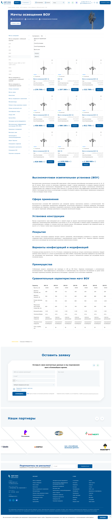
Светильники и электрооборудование (15, 136)
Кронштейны (12, 117)
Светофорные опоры (14, 111)
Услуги (90, 480)
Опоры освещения (14, 89)
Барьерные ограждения (15, 129)
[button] (97, 418)
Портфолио (75, 491)
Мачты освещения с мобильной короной (17, 39)
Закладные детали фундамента (17, 121)
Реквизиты (75, 484)
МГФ (10, 59)
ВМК (10, 50)
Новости (91, 484)
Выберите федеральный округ (21, 384)
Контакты (75, 482)
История (75, 486)
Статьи (90, 486)
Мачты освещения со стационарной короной (15, 84)
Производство (76, 489)
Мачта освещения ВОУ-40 (41, 151)
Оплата (90, 495)
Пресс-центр (92, 482)
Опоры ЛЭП (12, 114)
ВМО (10, 53)
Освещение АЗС (13, 150)
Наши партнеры (76, 495)
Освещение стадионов (15, 143)
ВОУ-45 (60, 151)
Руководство (76, 493)
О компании (75, 480)
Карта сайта (91, 501)
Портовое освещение (14, 153)
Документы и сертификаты (95, 491)
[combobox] (14, 380)
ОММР (10, 71)
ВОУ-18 (60, 79)
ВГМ (10, 43)
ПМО (10, 74)
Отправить (19, 393)
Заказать (50, 89)
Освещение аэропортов (15, 147)
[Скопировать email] (81, 3)
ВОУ (10, 56)
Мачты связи (12, 92)
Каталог (48, 2)
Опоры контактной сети (15, 108)
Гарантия (91, 493)
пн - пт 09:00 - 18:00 (14, 492)
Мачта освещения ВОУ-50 (90, 151)
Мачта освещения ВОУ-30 (65, 115)
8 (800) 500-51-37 (86, 1)
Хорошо (103, 517)
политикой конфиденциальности (90, 393)
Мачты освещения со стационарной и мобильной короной (16, 79)
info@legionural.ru (86, 3)
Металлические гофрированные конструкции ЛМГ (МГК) (17, 125)
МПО (10, 67)
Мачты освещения (14, 35)
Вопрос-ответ (76, 501)
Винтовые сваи (13, 132)
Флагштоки (12, 95)
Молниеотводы (13, 101)
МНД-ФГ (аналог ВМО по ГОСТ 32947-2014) (17, 63)
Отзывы (74, 499)
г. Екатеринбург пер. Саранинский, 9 (17, 487)
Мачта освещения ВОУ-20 (90, 79)
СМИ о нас (91, 489)
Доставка (91, 497)
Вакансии (75, 497)
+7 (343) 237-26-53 (13, 483)
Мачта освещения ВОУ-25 (41, 115)
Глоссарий (91, 499)
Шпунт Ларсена (13, 140)
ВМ (9, 46)
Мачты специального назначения (18, 98)
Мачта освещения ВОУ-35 (90, 115)
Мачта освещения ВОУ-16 (41, 79)
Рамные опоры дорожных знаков (18, 105)
